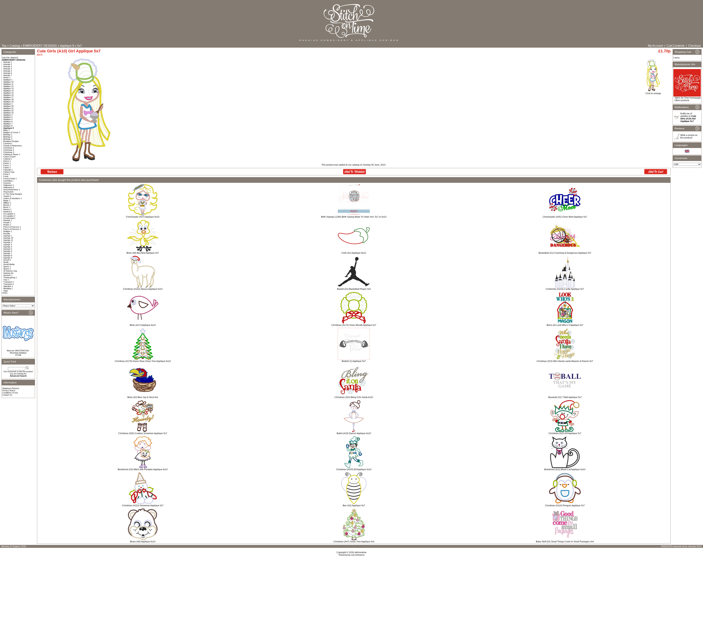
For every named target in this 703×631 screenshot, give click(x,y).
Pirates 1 (7, 225)
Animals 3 (7, 66)
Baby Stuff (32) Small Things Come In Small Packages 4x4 (565, 541)
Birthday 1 (7, 135)
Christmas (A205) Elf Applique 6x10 (353, 469)
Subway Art (8, 273)
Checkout (694, 45)
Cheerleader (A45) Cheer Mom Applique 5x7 (565, 217)
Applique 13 (8, 88)
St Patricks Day (10, 271)
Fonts (5, 176)
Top (4, 45)
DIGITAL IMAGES (10, 58)
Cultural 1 (7, 159)
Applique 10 (8, 82)
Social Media (8, 264)
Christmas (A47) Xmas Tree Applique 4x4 (353, 541)
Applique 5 (7, 119)
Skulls (6, 262)
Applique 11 (8, 84)
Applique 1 (7, 80)
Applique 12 (8, 86)
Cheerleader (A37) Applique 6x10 (142, 217)
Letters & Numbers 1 (12, 198)
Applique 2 (7, 104)
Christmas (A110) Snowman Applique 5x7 (142, 505)
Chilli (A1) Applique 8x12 (353, 253)
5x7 (79, 45)
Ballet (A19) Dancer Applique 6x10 (354, 433)
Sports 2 (7, 269)
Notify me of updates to (688, 117)
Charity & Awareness (12, 146)
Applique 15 (8, 93)
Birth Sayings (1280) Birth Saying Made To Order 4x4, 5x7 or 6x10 (353, 217)
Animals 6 (7, 73)
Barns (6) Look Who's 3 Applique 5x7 (565, 325)
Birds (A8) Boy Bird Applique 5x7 (143, 253)
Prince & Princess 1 (12, 227)
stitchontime (361, 552)
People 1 (7, 222)
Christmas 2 (8, 150)
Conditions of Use (10, 393)
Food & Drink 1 (10, 178)
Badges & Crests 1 (11, 132)
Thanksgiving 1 (10, 277)
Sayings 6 (7, 251)
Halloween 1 (8, 185)
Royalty (6, 233)
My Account (655, 45)
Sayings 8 (7, 255)
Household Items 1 (11, 189)
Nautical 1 (7, 211)
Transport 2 (8, 284)
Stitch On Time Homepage (688, 98)
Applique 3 (7, 115)
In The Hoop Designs (12, 194)
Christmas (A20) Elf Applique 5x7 (564, 433)
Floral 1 (6, 174)
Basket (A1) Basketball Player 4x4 (354, 289)
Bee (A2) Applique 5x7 (354, 505)
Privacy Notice (8, 390)
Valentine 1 (8, 286)
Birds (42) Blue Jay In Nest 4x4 (142, 397)
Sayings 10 (8, 238)
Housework (8, 192)
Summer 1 (7, 275)
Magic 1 (6, 200)
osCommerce (357, 555)
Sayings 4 (7, 247)
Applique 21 (8, 108)
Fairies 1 (7, 167)
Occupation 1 (9, 214)
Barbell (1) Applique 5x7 (354, 361)
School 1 (7, 260)
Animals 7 (7, 75)
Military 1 (7, 203)
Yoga (5, 291)
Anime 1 (6, 77)
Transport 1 (8, 282)
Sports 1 (7, 266)
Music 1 (6, 207)
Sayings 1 (7, 236)
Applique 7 (7, 124)
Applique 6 (7, 121)
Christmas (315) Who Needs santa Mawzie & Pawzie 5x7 (565, 361)
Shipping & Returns (10, 388)
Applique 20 (8, 106)
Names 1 (7, 209)
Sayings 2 (7, 242)
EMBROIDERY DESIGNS (40, 45)
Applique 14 (8, 91)
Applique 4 (7, 117)
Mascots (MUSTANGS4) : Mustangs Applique (18, 351)
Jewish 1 (7, 196)
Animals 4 (7, 69)
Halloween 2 (8, 187)
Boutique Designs (11, 141)
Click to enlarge (653, 93)
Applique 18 (8, 99)
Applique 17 (8, 97)
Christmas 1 (8, 148)
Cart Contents (676, 45)
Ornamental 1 (9, 218)
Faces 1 (7, 165)
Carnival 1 (7, 143)
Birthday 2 (7, 137)
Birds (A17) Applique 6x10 (143, 325)
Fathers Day (8, 172)
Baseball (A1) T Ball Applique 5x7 (565, 397)
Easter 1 (7, 163)
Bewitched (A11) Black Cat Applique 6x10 (564, 469)
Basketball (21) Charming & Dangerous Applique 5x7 (565, 253)
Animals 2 (7, 64)
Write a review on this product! (689, 136)
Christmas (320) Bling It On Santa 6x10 (353, 397)
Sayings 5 (7, 249)
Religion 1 (7, 231)
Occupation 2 (9, 216)
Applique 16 (8, 95)
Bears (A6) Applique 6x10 (142, 541)
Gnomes (7, 183)
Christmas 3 (8, 152)
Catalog (15, 45)
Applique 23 (8, 113)
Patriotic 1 (7, 220)
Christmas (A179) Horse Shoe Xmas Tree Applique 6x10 (143, 361)
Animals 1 (7, 62)
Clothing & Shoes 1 (11, 154)
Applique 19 (8, 102)
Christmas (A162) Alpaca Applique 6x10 (143, 289)
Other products (682, 100)
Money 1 (7, 205)
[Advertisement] (351, 587)
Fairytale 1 (8, 170)
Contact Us (7, 395)
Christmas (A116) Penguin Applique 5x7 (565, 505)
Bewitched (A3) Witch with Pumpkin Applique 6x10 (143, 469)
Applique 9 (67, 45)
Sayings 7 (7, 253)
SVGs (5, 293)
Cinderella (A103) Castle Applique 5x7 (565, 289)
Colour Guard (9, 157)
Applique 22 (8, 110)
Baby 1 (6, 130)
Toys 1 (6, 280)
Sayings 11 (8, 240)
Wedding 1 (8, 288)
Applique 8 (7, 126)
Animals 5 (7, 71)
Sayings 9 (7, 258)
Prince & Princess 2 (12, 229)
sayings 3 (7, 244)
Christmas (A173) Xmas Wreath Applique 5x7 (353, 325)
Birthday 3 (7, 139)
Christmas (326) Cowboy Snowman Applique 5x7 (142, 433)
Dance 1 (7, 161)
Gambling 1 (8, 181)
